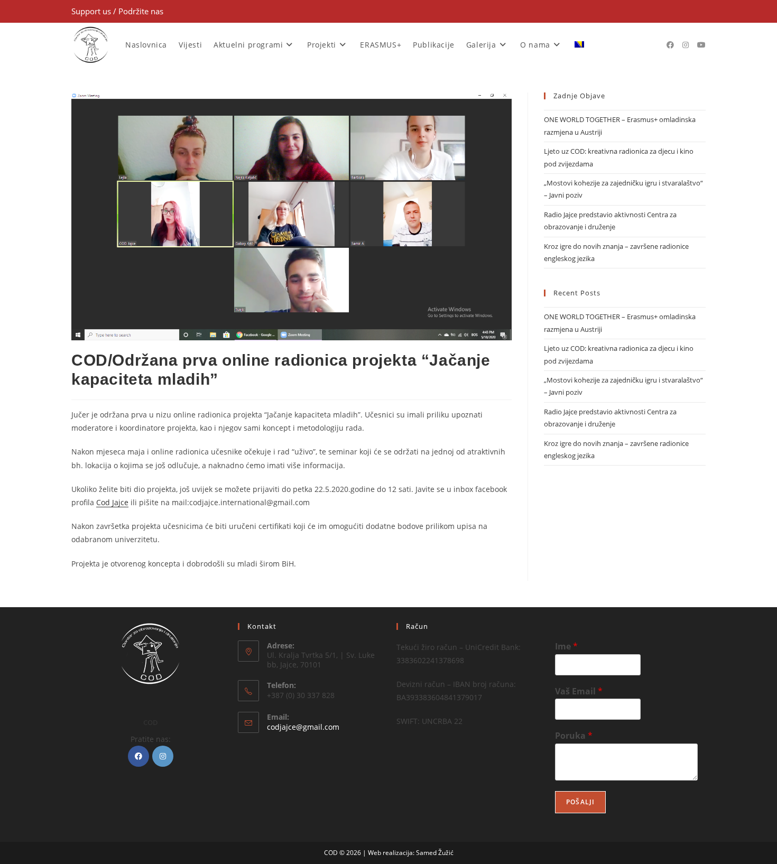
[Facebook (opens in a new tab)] (670, 45)
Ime (566, 646)
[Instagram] (162, 756)
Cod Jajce (112, 502)
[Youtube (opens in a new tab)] (701, 45)
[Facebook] (138, 756)
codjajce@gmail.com (303, 727)
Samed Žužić (435, 852)
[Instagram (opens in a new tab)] (685, 45)
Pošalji (580, 801)
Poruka (574, 735)
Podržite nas (140, 11)
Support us (92, 11)
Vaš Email (579, 691)
